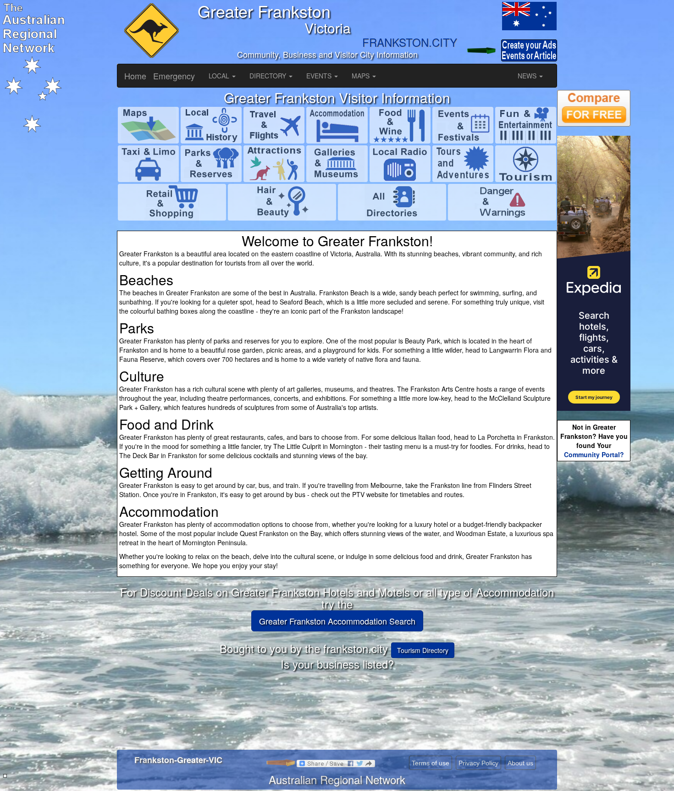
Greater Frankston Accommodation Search (337, 621)
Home (135, 76)
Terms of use (430, 763)
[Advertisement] (593, 608)
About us (520, 763)
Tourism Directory (422, 650)
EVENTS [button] (319, 75)
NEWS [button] (528, 75)
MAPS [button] (361, 75)
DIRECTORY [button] (268, 75)
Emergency (174, 76)
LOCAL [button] (220, 75)
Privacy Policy (478, 763)
